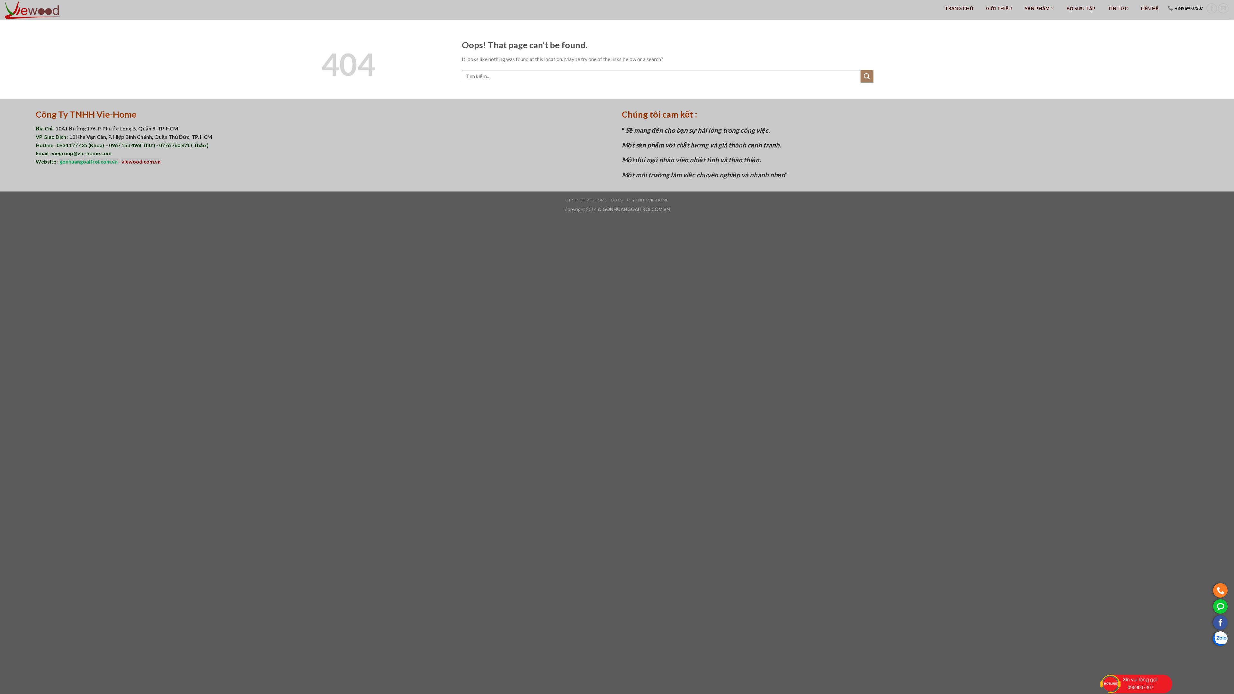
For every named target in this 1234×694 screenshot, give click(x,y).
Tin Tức (1118, 8)
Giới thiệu (999, 8)
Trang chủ (959, 8)
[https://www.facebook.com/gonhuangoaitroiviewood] (1220, 622)
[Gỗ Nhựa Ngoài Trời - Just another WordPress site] (37, 10)
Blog (617, 200)
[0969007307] (1220, 590)
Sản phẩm (1037, 8)
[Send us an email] (1223, 8)
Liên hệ (1150, 8)
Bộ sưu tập (1081, 8)
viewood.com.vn (141, 161)
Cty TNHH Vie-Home (586, 200)
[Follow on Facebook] (1211, 8)
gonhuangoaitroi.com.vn (89, 161)
